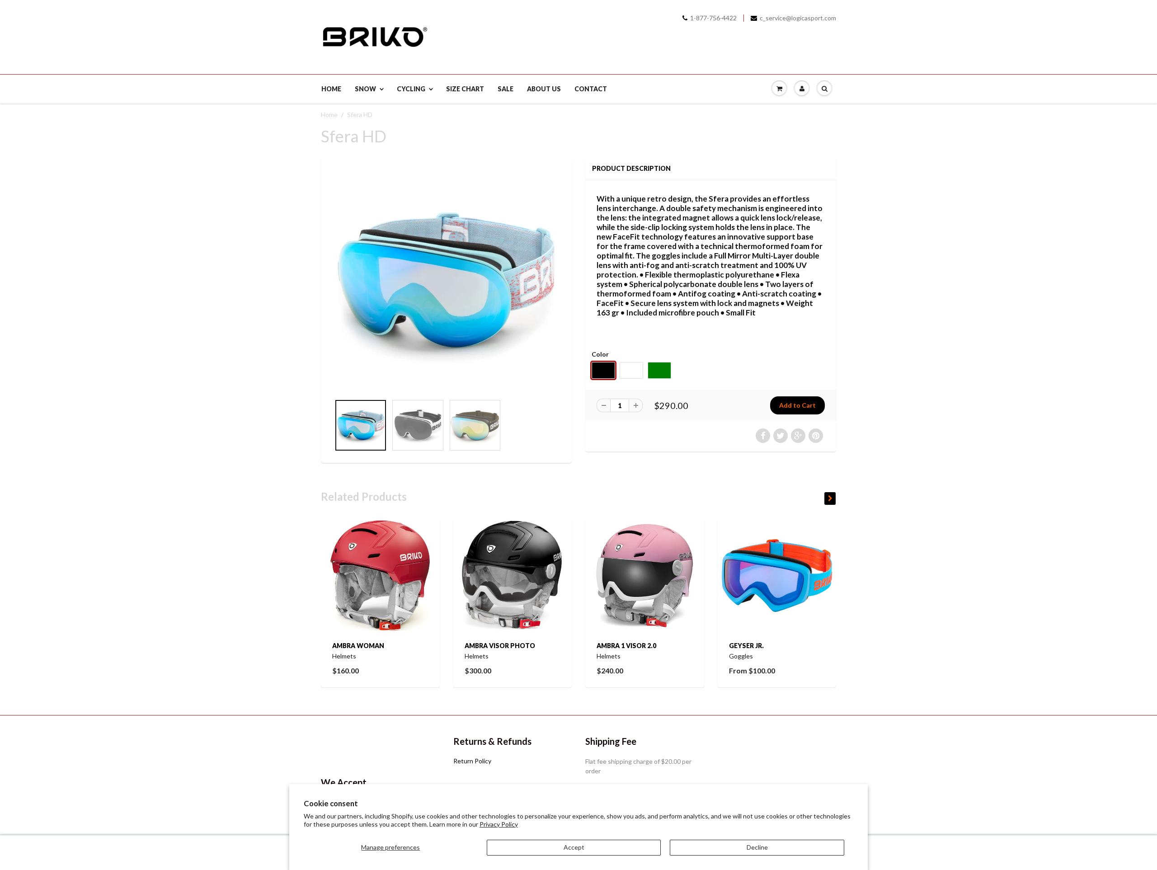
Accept (574, 847)
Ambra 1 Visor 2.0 (626, 645)
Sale (505, 89)
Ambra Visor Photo (500, 645)
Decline (757, 847)
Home (331, 89)
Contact (590, 89)
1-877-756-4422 (713, 18)
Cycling (411, 89)
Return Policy (472, 761)
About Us (544, 89)
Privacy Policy (499, 824)
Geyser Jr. (746, 645)
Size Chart (465, 89)
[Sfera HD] (446, 280)
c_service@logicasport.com (798, 18)
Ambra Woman (358, 645)
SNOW (365, 89)
